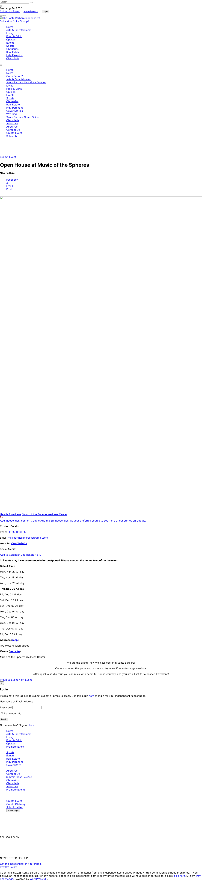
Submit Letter (14, 807)
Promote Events (15, 789)
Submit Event (8, 156)
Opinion (10, 39)
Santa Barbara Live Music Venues (26, 82)
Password (6, 707)
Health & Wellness (10, 514)
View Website (19, 543)
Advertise (12, 123)
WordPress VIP (38, 878)
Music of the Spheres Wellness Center (44, 514)
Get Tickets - (31, 554)
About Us (12, 126)
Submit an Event (10, 11)
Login (45, 11)
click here (179, 875)
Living (9, 33)
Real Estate (13, 52)
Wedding (11, 114)
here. (32, 725)
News (9, 26)
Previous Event (9, 679)
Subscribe (6, 21)
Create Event (14, 132)
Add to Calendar (10, 554)
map (15, 639)
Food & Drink (14, 36)
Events (10, 42)
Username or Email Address (16, 701)
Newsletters (31, 11)
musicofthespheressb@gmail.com (28, 537)
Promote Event (15, 746)
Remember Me (12, 713)
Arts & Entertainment (18, 30)
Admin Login (13, 810)
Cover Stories (14, 110)
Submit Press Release (19, 777)
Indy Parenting (15, 55)
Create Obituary (15, 804)
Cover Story (13, 765)
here (91, 695)
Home (9, 69)
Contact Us (13, 129)
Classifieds (12, 58)
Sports (10, 45)
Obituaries (12, 49)
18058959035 (17, 532)
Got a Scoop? (21, 21)
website (15, 651)
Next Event (25, 679)
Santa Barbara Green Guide (22, 117)
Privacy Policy (8, 866)
